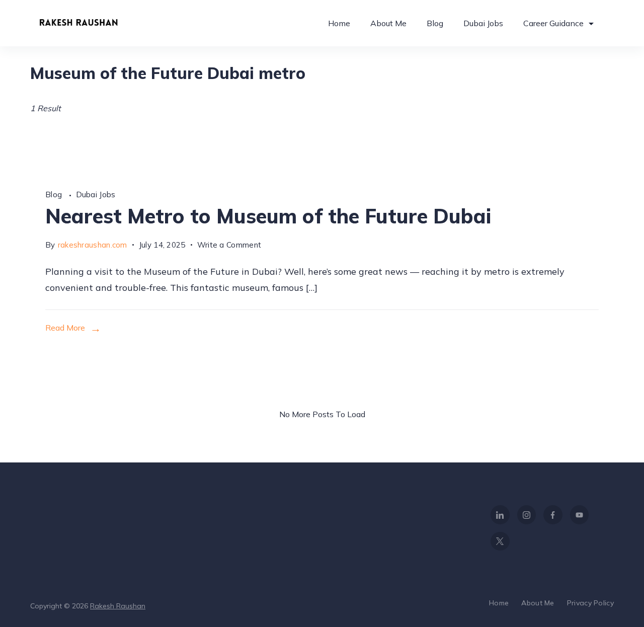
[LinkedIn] (500, 514)
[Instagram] (526, 514)
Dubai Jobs (483, 23)
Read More (65, 328)
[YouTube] (579, 514)
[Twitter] (500, 541)
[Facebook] (552, 514)
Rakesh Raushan (117, 605)
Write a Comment (229, 246)
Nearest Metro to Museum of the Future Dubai (268, 215)
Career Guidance (553, 23)
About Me (388, 23)
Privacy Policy (590, 602)
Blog (435, 23)
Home (339, 23)
